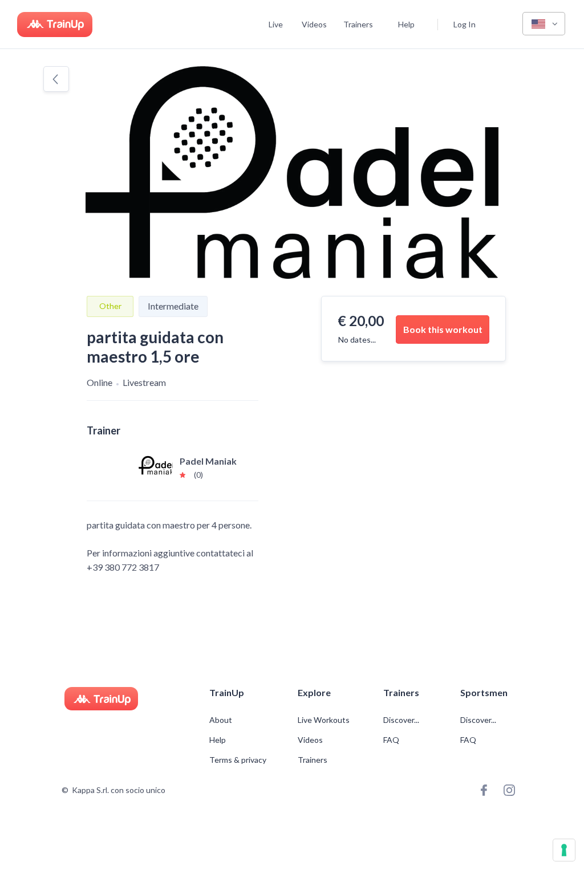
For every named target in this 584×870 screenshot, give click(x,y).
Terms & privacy (237, 760)
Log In (464, 24)
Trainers (358, 24)
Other (110, 306)
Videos (314, 24)
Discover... (402, 720)
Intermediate (173, 305)
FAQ (391, 740)
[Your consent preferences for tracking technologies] (564, 850)
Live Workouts (324, 720)
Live (276, 24)
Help (406, 24)
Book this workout (442, 329)
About (220, 720)
